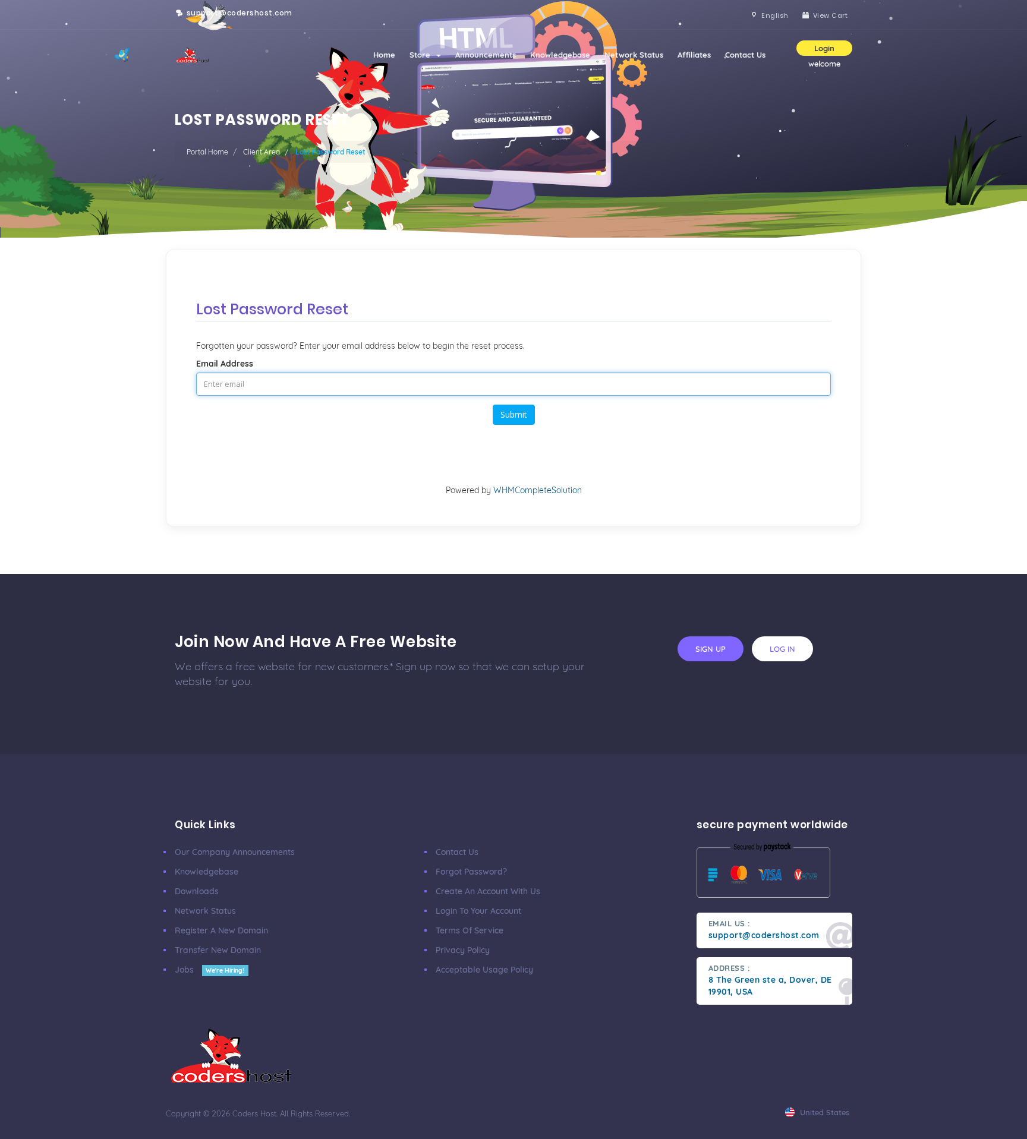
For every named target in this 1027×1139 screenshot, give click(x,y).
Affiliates (694, 54)
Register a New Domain (221, 930)
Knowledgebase (560, 54)
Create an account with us (488, 891)
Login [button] (824, 48)
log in (782, 649)
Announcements (485, 54)
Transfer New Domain (218, 950)
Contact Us (745, 54)
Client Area (261, 151)
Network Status (633, 54)
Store (422, 54)
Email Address (224, 363)
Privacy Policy (463, 950)
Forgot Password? (471, 871)
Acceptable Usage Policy (484, 969)
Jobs (209, 969)
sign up (710, 649)
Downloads (197, 891)
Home (384, 54)
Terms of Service (469, 930)
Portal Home (207, 151)
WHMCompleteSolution (537, 490)
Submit (513, 414)
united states (823, 1112)
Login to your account (478, 910)
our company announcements (235, 852)
